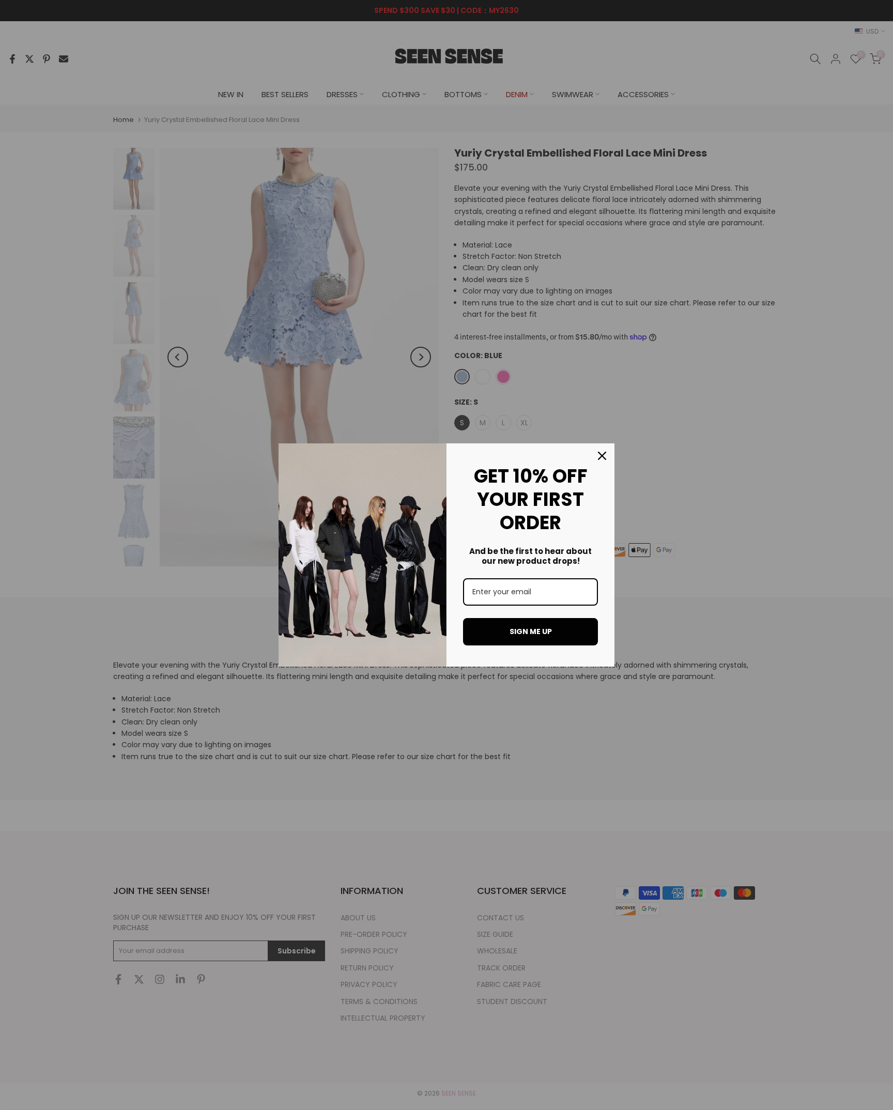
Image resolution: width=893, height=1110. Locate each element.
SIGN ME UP (531, 631)
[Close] (602, 455)
